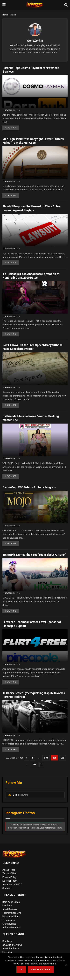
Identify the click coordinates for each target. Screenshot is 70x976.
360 (34, 764)
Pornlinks (7, 941)
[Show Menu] (4, 5)
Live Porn (7, 905)
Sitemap (6, 888)
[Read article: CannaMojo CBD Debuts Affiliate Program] (35, 507)
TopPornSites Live (11, 913)
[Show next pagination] (41, 764)
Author (13, 15)
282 (62, 758)
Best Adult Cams (11, 902)
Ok (21, 969)
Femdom (7, 952)
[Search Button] (66, 5)
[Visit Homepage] (35, 5)
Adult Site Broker (11, 948)
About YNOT (8, 870)
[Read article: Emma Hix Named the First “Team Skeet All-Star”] (35, 574)
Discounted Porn (10, 916)
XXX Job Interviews (12, 945)
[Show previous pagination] (26, 757)
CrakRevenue (9, 923)
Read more (12, 127)
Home (5, 15)
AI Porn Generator (11, 927)
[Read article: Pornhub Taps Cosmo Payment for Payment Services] (35, 91)
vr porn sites (8, 920)
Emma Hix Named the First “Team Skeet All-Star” (34, 554)
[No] (66, 964)
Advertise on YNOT (12, 884)
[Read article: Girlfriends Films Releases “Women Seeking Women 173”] (35, 440)
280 (46, 758)
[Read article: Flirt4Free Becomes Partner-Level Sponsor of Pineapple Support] (35, 645)
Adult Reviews (9, 909)
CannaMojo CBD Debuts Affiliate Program (29, 487)
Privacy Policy (9, 877)
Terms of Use (9, 873)
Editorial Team (9, 880)
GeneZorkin (10, 110)
